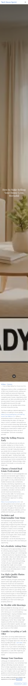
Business (9, 384)
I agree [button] (24, 683)
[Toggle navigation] (25, 2)
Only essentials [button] (18, 683)
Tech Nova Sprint (9, 2)
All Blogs (3, 384)
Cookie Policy (19, 679)
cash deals (19, 642)
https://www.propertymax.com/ (10, 502)
